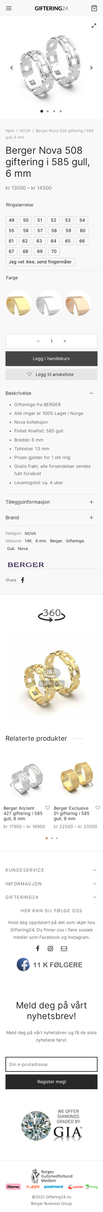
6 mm (40, 540)
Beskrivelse (18, 393)
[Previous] (11, 784)
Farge (12, 277)
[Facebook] (22, 580)
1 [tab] (47, 838)
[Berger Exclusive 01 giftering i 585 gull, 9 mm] (77, 778)
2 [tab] (52, 838)
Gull (10, 548)
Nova (23, 548)
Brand (12, 517)
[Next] (92, 784)
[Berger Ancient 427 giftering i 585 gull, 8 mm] (27, 778)
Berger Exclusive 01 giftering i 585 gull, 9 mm (72, 813)
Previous (11, 67)
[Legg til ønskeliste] (47, 808)
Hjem (10, 130)
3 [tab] (57, 838)
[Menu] (8, 8)
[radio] (11, 220)
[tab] (51, 393)
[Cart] (94, 8)
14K (28, 540)
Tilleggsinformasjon (27, 502)
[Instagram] (50, 949)
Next (91, 67)
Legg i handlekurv (51, 358)
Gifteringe (75, 540)
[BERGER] (26, 565)
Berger (56, 540)
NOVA (25, 130)
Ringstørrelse (19, 204)
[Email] (64, 949)
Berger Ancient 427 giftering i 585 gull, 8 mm (23, 813)
